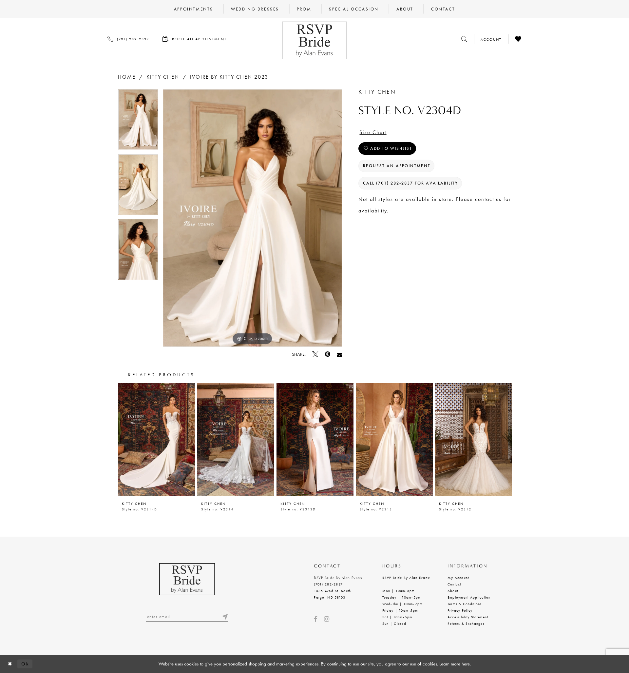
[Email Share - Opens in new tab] (339, 354)
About (453, 590)
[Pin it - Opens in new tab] (327, 354)
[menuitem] (193, 9)
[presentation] (156, 439)
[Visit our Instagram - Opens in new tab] (326, 619)
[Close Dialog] (10, 664)
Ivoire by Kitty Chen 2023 (229, 76)
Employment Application (469, 597)
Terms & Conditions (465, 604)
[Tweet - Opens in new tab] (315, 354)
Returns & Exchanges (466, 623)
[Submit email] (224, 616)
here (466, 664)
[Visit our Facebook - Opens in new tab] (315, 619)
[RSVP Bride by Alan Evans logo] (314, 40)
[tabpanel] (138, 121)
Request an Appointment (396, 165)
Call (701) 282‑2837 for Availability (410, 183)
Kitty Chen (162, 76)
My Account (458, 577)
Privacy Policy (460, 610)
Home (127, 76)
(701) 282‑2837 (328, 584)
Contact (454, 584)
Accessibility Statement (468, 617)
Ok (25, 664)
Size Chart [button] (373, 132)
